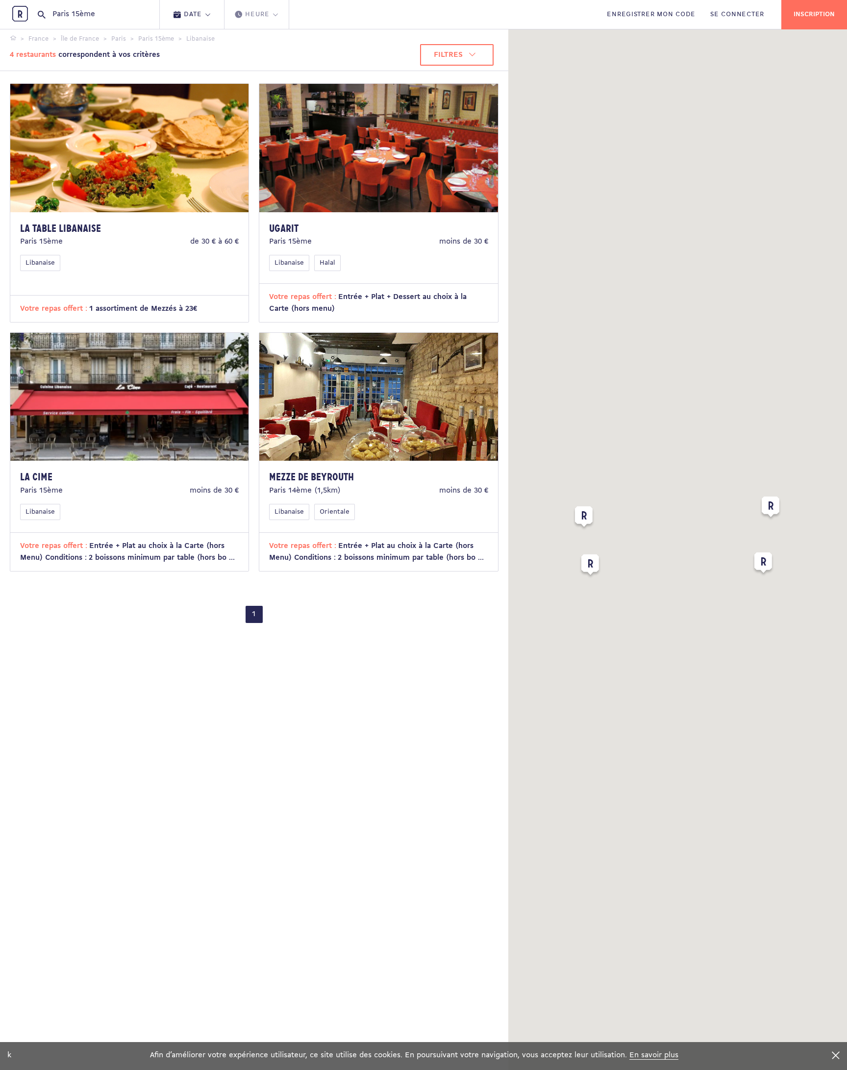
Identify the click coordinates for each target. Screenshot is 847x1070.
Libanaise (40, 263)
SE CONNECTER (737, 14)
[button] (584, 518)
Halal (327, 263)
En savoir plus (653, 1055)
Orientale (334, 512)
